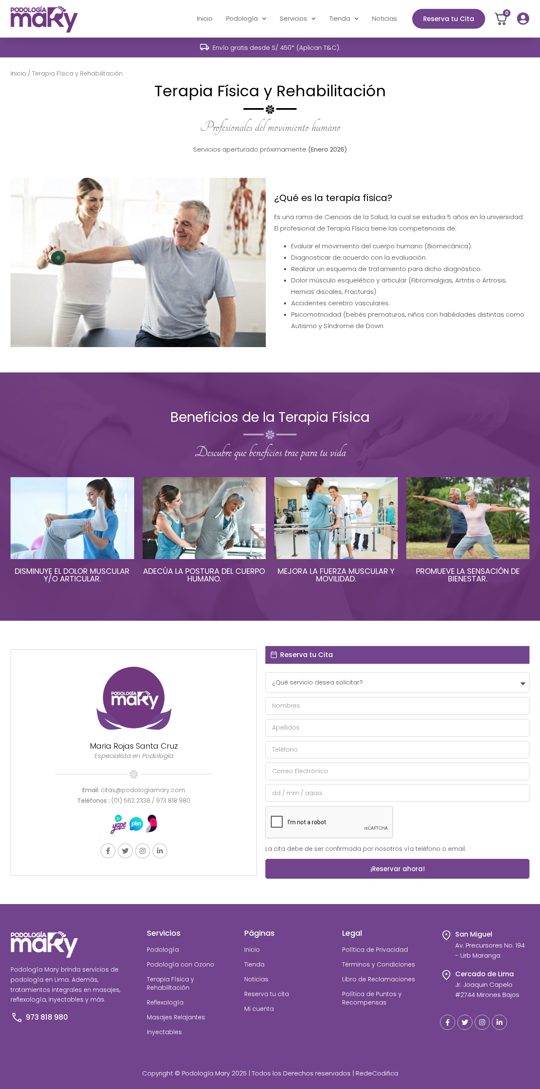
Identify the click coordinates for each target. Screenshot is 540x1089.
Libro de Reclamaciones (378, 979)
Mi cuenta (259, 1009)
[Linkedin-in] (159, 850)
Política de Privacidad (375, 949)
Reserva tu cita (266, 994)
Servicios (293, 18)
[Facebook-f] (108, 850)
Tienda (339, 18)
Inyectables (164, 1032)
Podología (242, 18)
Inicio (205, 18)
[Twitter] (125, 850)
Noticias (384, 18)
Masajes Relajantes (176, 1017)
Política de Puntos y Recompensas (372, 998)
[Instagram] (142, 850)
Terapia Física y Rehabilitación (170, 983)
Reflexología (165, 1002)
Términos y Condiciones (378, 964)
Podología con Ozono (180, 964)
